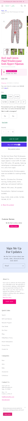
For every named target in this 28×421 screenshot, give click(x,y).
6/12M (17, 97)
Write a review (14, 226)
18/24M (12, 102)
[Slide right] (26, 52)
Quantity (3, 127)
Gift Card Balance (7, 319)
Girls (3, 364)
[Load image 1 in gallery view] (7, 52)
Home (2, 10)
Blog (3, 334)
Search (4, 315)
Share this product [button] (8, 205)
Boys (3, 360)
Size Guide (4, 122)
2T (18, 102)
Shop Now (9, 301)
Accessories (5, 372)
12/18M (4, 102)
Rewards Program (7, 323)
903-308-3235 (6, 400)
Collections (5, 375)
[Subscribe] (23, 266)
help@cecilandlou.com (8, 397)
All (5, 10)
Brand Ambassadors (7, 341)
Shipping (3, 83)
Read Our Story (7, 297)
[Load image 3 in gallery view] (21, 52)
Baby (3, 368)
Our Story (4, 330)
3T (23, 102)
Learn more (7, 414)
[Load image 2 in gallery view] (14, 52)
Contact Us (5, 349)
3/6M (10, 97)
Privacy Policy (6, 345)
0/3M (4, 97)
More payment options (14, 149)
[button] (2, 6)
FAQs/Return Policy (7, 338)
